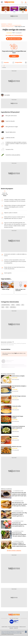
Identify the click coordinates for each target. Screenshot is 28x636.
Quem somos (4, 626)
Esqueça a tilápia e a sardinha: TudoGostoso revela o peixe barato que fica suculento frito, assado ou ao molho (19, 544)
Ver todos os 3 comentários (14, 35)
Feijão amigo (5, 289)
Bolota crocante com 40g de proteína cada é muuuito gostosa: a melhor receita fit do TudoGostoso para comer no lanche (19, 514)
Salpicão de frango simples (17, 417)
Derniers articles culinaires (14, 550)
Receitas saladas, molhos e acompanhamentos (11, 25)
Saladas (18, 304)
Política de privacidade (13, 626)
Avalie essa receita (15, 39)
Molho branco (12, 307)
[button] (26, 10)
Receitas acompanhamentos (8, 26)
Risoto (7, 307)
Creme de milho (16, 406)
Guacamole (15, 436)
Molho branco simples (18, 376)
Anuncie (11, 628)
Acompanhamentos (6, 304)
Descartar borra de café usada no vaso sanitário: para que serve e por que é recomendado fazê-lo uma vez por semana (19, 494)
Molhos (13, 304)
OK (25, 631)
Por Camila (7, 95)
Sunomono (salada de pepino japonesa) (18, 427)
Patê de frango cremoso (19, 396)
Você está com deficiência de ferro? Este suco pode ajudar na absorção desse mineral (19, 524)
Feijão (3, 307)
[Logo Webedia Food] (14, 621)
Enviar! (14, 56)
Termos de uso (22, 626)
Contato (16, 628)
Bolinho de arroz (16, 446)
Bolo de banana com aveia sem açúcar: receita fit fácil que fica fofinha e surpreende (19, 504)
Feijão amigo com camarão (20, 290)
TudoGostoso (3, 24)
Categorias (10, 24)
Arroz (23, 304)
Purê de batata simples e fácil (19, 386)
